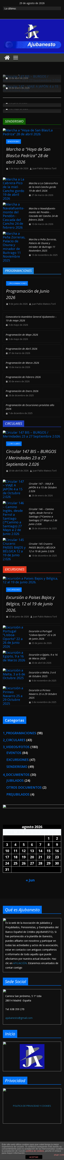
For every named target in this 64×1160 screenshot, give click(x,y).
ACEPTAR (33, 1157)
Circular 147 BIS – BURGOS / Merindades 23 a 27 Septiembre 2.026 (31, 457)
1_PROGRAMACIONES (16, 283)
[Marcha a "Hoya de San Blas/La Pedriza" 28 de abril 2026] (32, 132)
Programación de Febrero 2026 (23, 377)
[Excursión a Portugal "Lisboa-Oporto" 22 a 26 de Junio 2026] (14, 637)
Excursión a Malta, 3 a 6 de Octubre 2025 (42, 674)
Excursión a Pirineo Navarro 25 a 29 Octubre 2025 (43, 694)
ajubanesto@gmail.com (19, 1018)
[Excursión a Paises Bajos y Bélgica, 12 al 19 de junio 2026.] (32, 580)
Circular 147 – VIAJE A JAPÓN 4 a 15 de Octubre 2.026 (43, 487)
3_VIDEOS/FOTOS (16, 747)
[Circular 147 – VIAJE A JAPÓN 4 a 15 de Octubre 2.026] (14, 489)
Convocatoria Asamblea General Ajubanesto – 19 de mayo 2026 (31, 318)
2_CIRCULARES (13, 443)
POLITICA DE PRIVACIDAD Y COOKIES (32, 1105)
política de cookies (35, 1151)
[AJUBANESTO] (7, 57)
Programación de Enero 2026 (22, 391)
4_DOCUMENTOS (16, 774)
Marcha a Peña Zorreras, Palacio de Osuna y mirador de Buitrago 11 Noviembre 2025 (43, 245)
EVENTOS (13, 753)
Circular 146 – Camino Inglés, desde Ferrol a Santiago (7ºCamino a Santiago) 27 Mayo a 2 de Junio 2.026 (43, 516)
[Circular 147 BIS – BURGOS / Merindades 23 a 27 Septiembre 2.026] (32, 434)
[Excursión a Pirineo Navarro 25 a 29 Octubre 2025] (14, 696)
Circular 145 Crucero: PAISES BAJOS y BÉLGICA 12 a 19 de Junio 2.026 (42, 547)
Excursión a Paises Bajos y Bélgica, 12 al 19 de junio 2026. (30, 603)
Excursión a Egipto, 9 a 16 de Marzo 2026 (43, 656)
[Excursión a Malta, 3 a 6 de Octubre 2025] (14, 676)
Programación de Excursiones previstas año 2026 (30, 406)
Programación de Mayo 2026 (22, 334)
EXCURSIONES (13, 589)
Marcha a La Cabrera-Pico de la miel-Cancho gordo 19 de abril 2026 (43, 187)
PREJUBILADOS (18, 794)
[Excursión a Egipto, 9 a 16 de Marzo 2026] (14, 658)
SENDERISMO (13, 141)
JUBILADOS (15, 780)
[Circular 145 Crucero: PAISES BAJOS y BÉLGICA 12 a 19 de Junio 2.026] (14, 549)
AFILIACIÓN (20, 963)
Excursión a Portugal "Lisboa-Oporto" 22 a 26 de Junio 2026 (42, 635)
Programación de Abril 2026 (21, 348)
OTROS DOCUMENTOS (24, 787)
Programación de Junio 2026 (27, 294)
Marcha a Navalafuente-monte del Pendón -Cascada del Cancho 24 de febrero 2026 (43, 214)
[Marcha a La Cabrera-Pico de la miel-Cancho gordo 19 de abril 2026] (14, 189)
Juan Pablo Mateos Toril (44, 168)
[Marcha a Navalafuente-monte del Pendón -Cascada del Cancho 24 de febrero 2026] (14, 215)
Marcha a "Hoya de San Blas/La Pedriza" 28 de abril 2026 (28, 155)
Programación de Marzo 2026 (22, 362)
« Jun (30, 880)
